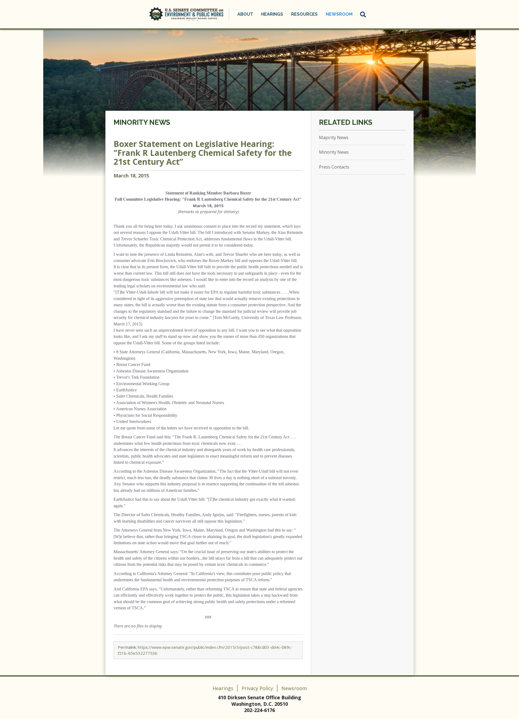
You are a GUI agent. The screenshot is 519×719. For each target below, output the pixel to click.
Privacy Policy (257, 688)
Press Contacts (334, 167)
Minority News (142, 122)
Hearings (222, 688)
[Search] (363, 14)
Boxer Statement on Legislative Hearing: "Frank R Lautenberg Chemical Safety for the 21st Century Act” (203, 152)
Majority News (333, 137)
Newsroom (294, 688)
